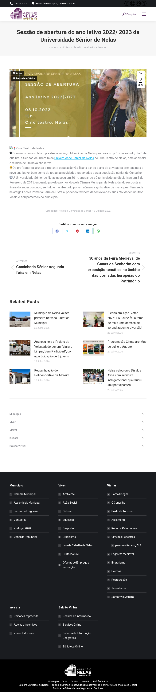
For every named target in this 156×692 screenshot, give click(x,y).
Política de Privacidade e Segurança (72, 688)
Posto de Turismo (122, 511)
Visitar (13, 429)
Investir (14, 437)
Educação (69, 519)
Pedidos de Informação (77, 616)
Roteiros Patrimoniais (124, 528)
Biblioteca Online (73, 646)
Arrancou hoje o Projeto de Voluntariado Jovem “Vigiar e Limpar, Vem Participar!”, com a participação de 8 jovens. (53, 349)
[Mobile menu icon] (143, 14)
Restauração (119, 579)
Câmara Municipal (25, 494)
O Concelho (118, 502)
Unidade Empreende (26, 616)
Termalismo (118, 588)
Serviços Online (72, 624)
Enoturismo (118, 562)
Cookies (98, 688)
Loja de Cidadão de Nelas (78, 545)
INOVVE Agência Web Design (121, 684)
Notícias (17, 73)
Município (15, 413)
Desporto (68, 528)
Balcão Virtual (18, 445)
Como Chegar (119, 494)
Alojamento (118, 519)
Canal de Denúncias (25, 536)
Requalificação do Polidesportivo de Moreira (51, 373)
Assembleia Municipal (27, 502)
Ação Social (70, 502)
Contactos (20, 519)
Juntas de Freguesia (26, 511)
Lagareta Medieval (122, 554)
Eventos (116, 571)
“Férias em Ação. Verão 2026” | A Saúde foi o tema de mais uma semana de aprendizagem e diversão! (125, 320)
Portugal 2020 (22, 528)
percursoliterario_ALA (128, 545)
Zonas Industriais (24, 633)
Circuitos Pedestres (123, 536)
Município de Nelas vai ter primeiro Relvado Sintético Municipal (51, 317)
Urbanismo (69, 536)
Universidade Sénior (24, 78)
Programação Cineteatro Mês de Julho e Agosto (126, 344)
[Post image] (20, 319)
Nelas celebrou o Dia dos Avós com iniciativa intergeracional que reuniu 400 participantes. (124, 378)
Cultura (67, 511)
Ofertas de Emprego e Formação (76, 565)
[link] (74, 158)
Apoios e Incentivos (25, 624)
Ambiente (69, 494)
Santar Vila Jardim (122, 596)
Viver (13, 421)
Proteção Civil (71, 554)
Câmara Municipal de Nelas (34, 684)
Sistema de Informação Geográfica (77, 635)
